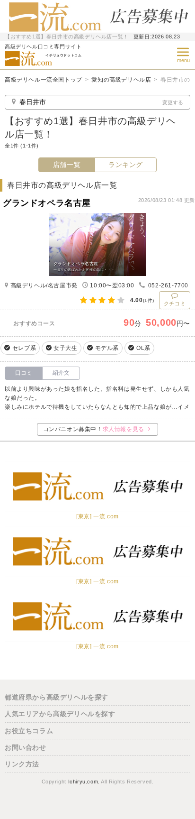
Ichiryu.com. (84, 781)
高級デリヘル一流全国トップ (43, 79)
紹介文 (61, 372)
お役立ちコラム (29, 731)
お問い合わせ (25, 747)
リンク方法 (22, 764)
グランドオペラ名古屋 (47, 203)
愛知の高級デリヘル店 (121, 79)
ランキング (125, 164)
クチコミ (175, 303)
